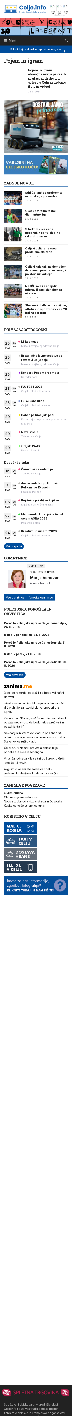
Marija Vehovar (44, 577)
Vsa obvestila (15, 675)
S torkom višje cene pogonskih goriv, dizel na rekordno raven (42, 232)
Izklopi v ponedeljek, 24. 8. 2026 (27, 634)
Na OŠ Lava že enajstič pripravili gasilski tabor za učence (43, 289)
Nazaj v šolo (29, 432)
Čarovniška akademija (37, 469)
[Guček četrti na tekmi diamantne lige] (13, 216)
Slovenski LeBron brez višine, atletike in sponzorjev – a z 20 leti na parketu (46, 309)
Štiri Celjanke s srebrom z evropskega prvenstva (43, 194)
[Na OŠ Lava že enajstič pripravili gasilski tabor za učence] (13, 291)
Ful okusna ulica (32, 401)
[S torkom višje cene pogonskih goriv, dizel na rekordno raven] (13, 234)
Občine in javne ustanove (21, 797)
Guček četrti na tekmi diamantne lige (40, 212)
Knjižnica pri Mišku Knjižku (40, 500)
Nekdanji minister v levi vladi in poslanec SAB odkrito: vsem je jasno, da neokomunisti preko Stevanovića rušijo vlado (34, 737)
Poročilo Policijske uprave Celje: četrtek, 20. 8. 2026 (35, 663)
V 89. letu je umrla (42, 571)
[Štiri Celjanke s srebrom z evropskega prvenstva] (13, 198)
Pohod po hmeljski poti (37, 415)
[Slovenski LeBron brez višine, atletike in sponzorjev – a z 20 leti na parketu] (13, 311)
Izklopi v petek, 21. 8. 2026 (22, 654)
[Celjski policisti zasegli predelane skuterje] (13, 254)
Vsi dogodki (14, 546)
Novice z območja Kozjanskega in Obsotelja (33, 801)
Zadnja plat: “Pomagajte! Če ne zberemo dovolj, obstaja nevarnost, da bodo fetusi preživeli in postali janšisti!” (35, 722)
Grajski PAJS (30, 446)
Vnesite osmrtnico (41, 597)
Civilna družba (13, 793)
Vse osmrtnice (15, 597)
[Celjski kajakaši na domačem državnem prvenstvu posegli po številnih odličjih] (13, 272)
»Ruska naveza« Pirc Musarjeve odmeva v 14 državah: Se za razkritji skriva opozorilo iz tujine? (34, 707)
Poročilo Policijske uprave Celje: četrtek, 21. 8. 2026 (35, 644)
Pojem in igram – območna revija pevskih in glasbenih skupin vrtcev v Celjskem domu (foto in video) (47, 78)
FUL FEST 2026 (32, 386)
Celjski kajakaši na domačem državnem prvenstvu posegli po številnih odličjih (46, 270)
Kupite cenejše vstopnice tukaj (24, 805)
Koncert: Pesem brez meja (40, 372)
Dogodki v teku (16, 462)
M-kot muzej (30, 341)
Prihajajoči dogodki (25, 329)
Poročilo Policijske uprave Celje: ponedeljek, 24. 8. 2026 (35, 624)
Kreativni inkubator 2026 (39, 531)
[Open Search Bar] (66, 40)
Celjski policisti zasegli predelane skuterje (41, 250)
